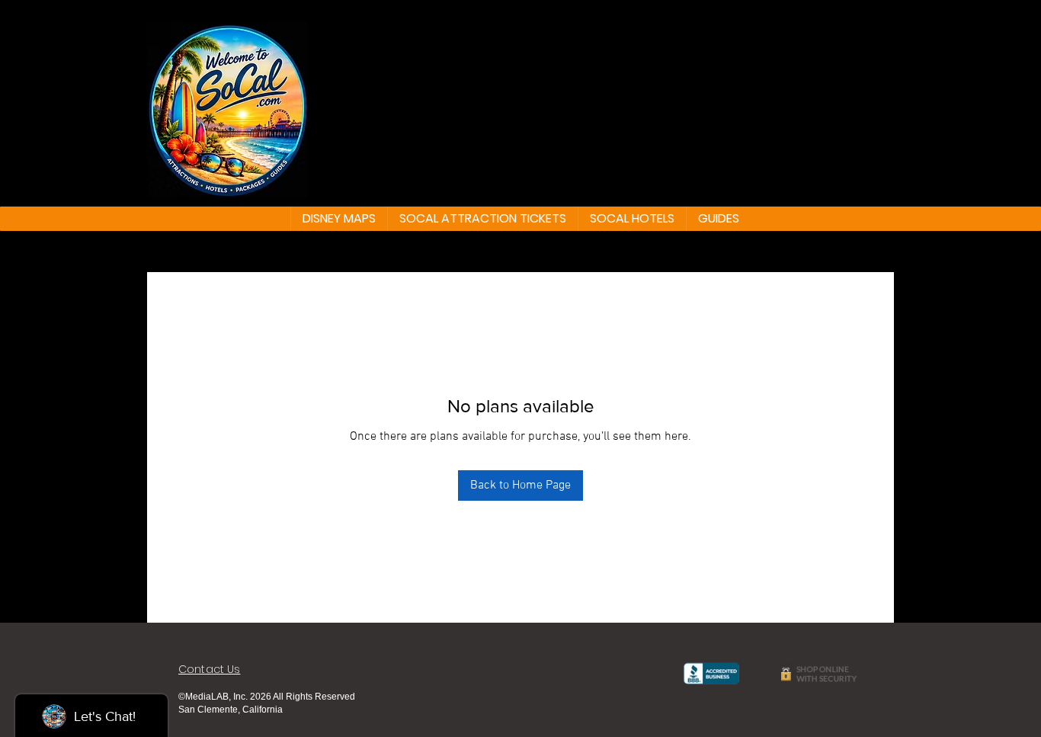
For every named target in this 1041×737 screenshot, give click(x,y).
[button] (338, 219)
